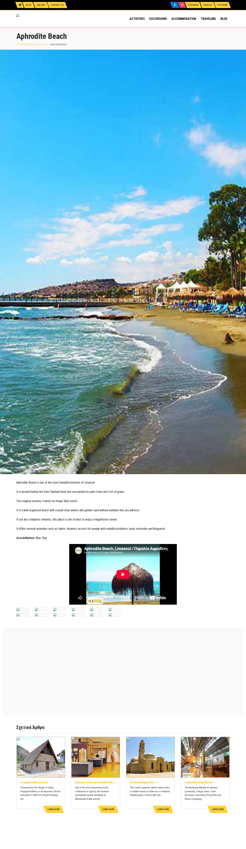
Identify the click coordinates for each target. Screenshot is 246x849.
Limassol (44, 44)
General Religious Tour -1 (143, 782)
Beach (34, 44)
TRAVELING (208, 19)
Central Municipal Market (198, 782)
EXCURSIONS (158, 19)
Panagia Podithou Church (34, 782)
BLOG (223, 19)
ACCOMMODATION (183, 19)
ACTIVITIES (137, 19)
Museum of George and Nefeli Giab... (95, 782)
